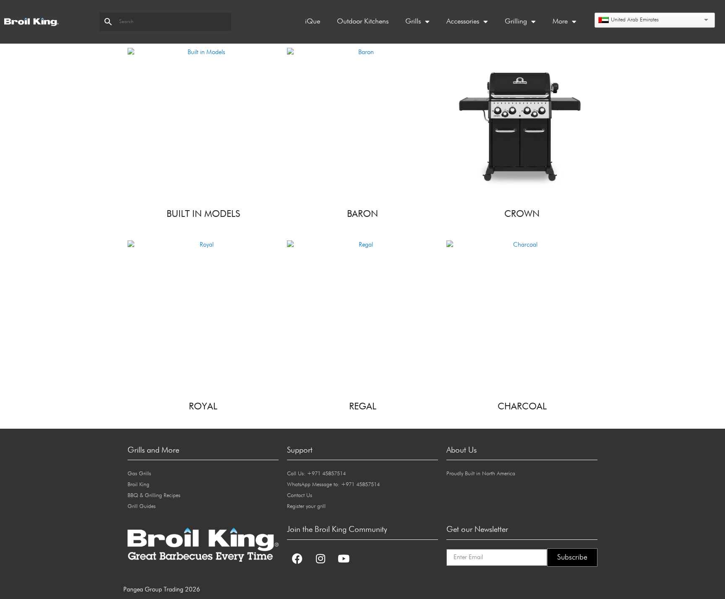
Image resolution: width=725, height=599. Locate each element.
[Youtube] (343, 558)
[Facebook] (297, 558)
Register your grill (306, 506)
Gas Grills (139, 474)
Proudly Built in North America (480, 474)
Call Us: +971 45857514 (316, 474)
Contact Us (299, 495)
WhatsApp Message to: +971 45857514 (333, 484)
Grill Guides (142, 506)
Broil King (138, 484)
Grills (413, 21)
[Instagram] (320, 558)
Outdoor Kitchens (363, 21)
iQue (312, 21)
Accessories (462, 21)
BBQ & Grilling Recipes (154, 495)
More (560, 21)
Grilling (516, 21)
